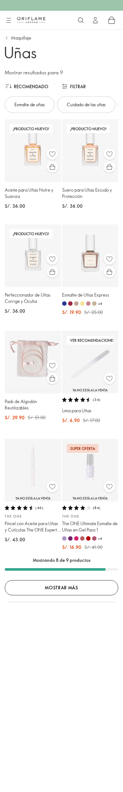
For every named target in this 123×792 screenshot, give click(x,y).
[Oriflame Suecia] (31, 20)
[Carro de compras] (111, 20)
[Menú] (8, 20)
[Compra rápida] (52, 167)
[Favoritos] (52, 154)
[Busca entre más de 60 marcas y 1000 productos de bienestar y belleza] (80, 20)
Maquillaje (21, 38)
